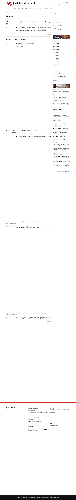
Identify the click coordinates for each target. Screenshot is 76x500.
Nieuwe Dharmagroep (56, 64)
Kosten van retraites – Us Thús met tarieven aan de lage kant (23, 130)
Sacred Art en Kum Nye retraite (58, 44)
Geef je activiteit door (56, 17)
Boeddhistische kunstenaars (62, 73)
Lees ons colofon (52, 412)
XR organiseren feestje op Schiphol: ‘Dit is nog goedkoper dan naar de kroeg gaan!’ (28, 22)
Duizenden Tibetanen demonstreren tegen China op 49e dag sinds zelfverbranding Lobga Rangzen (37, 416)
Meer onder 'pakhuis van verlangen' (63, 171)
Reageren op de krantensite (54, 425)
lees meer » (55, 80)
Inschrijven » (59, 30)
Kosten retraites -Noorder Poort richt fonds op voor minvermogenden (26, 313)
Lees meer (49, 34)
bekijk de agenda (55, 65)
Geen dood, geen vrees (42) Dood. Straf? (34, 421)
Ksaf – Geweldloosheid (31, 410)
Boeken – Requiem (31, 419)
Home (7, 12)
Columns (51, 423)
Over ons (51, 421)
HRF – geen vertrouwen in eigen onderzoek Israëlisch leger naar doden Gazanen (37, 413)
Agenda (54, 15)
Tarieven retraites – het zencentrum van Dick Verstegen (21, 222)
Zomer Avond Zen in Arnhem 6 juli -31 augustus (61, 41)
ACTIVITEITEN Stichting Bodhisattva (59, 53)
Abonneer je (59, 25)
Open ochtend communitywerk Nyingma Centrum (61, 50)
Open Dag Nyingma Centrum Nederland (59, 47)
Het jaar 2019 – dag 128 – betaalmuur (17, 39)
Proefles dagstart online (56, 56)
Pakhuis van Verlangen (57, 89)
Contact (51, 419)
